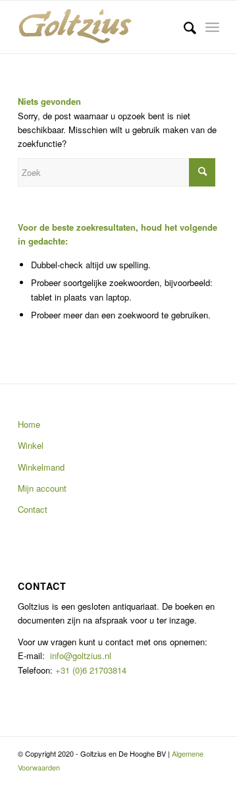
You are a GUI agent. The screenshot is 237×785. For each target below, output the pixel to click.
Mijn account (42, 488)
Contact (32, 509)
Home (29, 424)
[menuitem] (183, 27)
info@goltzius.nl (80, 655)
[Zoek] (183, 27)
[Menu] (212, 27)
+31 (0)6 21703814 (89, 670)
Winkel (30, 445)
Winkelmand (41, 467)
